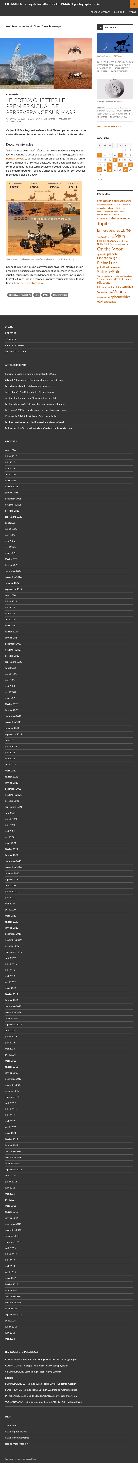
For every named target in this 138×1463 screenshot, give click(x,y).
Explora (9, 1377)
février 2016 (11, 1211)
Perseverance (60, 295)
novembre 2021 (13, 794)
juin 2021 (10, 825)
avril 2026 (10, 474)
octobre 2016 (12, 1163)
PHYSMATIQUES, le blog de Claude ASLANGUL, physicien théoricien (41, 1395)
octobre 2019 (12, 945)
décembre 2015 (13, 1223)
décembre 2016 (13, 1151)
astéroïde (101, 204)
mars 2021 (10, 843)
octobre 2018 (12, 1018)
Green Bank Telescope (20, 295)
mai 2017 (10, 1121)
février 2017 (11, 1139)
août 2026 (10, 450)
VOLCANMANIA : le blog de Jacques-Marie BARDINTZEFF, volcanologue (43, 1401)
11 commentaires (119, 71)
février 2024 (11, 631)
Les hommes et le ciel (16, 351)
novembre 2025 (13, 504)
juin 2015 (10, 1260)
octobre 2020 (12, 873)
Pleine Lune (107, 262)
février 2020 (11, 921)
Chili (120, 204)
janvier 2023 (11, 710)
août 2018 (10, 1030)
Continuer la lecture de (29, 282)
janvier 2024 (11, 637)
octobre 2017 (12, 1090)
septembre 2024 (13, 589)
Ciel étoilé (10, 333)
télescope (104, 282)
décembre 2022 (13, 716)
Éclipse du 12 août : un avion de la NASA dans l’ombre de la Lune (38, 428)
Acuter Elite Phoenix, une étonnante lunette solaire (31, 398)
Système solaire (105, 279)
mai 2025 (10, 540)
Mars (45, 295)
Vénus (119, 291)
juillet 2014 (11, 1326)
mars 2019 (10, 988)
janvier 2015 (11, 1290)
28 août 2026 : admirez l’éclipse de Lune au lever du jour (34, 379)
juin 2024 (10, 607)
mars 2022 (10, 770)
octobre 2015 (12, 1236)
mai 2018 (10, 1048)
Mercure (102, 240)
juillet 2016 (11, 1181)
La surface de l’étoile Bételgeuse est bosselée (28, 385)
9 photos (118, 101)
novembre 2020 (13, 867)
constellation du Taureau (108, 214)
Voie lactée (105, 292)
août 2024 (10, 595)
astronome (125, 200)
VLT (131, 287)
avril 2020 (10, 909)
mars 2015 (10, 1278)
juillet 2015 (11, 1254)
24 (99, 169)
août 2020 (10, 885)
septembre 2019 (13, 951)
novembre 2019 (13, 939)
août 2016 (10, 1175)
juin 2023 (10, 679)
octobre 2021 (12, 800)
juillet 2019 (11, 964)
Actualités (12, 94)
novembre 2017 (13, 1084)
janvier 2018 (11, 1072)
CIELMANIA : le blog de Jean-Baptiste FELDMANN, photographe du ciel (52, 4)
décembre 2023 (13, 643)
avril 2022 (10, 764)
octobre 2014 (12, 1308)
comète (126, 204)
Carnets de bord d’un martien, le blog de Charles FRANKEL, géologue (41, 1359)
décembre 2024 (13, 571)
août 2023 (10, 667)
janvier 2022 (11, 782)
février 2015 (11, 1284)
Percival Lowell (14, 158)
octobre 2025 (12, 510)
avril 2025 (10, 546)
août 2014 (10, 1320)
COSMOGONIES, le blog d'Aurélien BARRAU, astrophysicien (36, 1365)
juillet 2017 (11, 1109)
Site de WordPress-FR (16, 1443)
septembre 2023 (13, 661)
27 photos (119, 56)
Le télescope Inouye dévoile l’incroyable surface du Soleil (34, 422)
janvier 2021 (11, 855)
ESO (124, 218)
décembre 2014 (13, 1296)
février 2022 (11, 776)
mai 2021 (10, 831)
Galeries (110, 27)
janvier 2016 (11, 1217)
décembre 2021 (13, 788)
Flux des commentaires (17, 1437)
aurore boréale (111, 204)
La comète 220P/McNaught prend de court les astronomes (35, 410)
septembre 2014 (13, 1314)
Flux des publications (16, 1431)
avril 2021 (10, 837)
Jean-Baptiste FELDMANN (43, 119)
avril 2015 (10, 1272)
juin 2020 (10, 897)
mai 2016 (10, 1193)
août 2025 (10, 522)
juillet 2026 (11, 456)
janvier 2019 (11, 1000)
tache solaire (125, 279)
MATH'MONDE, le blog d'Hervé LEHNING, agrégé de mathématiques (41, 1389)
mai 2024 (10, 613)
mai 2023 (10, 685)
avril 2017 (10, 1127)
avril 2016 (10, 1199)
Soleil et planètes (14, 345)
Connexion (10, 1425)
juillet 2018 (11, 1036)
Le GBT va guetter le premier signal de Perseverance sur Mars (40, 106)
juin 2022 (10, 752)
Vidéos (132, 12)
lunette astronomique (106, 237)
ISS (128, 218)
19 (110, 164)
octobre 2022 (12, 728)
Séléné (116, 279)
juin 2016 (10, 1187)
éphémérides (120, 297)
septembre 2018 (13, 1024)
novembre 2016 (13, 1157)
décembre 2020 (13, 861)
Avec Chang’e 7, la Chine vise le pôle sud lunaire (29, 392)
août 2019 (10, 957)
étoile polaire (110, 302)
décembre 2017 (13, 1078)
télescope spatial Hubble (110, 286)
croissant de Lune (109, 218)
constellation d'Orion (111, 208)
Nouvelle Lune (122, 241)
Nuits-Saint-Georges (107, 244)
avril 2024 (10, 619)
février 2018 (11, 1066)
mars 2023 (10, 698)
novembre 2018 (13, 1012)
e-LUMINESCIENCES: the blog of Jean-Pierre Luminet (33, 1371)
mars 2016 (10, 1205)
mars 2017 (10, 1133)
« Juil (100, 179)
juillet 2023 (11, 673)
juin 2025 (10, 534)
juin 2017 (10, 1115)
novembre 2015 (13, 1229)
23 (130, 164)
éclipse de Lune (103, 297)
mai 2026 (10, 468)
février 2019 (11, 994)
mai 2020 (10, 903)
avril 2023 (10, 692)
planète (112, 254)
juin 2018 (10, 1042)
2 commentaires (118, 117)
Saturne (104, 271)
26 (110, 169)
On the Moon (110, 249)
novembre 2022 (13, 722)
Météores (10, 339)
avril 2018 (10, 1054)
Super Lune (127, 276)
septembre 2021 (13, 806)
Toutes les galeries (109, 126)
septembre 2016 (13, 1169)
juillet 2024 (11, 601)
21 (120, 164)
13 (115, 159)
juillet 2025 (11, 528)
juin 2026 (10, 462)
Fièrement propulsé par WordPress (20, 1459)
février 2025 (11, 559)
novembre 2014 (13, 1302)
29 (125, 169)
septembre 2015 (13, 1242)
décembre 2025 (13, 498)
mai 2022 (10, 758)
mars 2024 (10, 625)
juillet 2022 (11, 746)
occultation (123, 244)
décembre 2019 (13, 933)
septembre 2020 (13, 879)
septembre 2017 (13, 1096)
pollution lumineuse (108, 267)
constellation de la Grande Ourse (110, 212)
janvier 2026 (11, 492)
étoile (101, 301)
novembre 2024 (13, 577)
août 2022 (10, 740)
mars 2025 (10, 553)
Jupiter (104, 223)
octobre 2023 (12, 655)
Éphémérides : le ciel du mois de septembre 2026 (30, 373)
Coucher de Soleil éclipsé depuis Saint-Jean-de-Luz (31, 416)
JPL (37, 295)
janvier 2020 (11, 927)
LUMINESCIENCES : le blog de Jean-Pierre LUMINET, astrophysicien (40, 1383)
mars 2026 (10, 480)
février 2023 (11, 704)
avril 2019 (10, 982)
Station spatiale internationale (110, 276)
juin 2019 (10, 970)
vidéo (126, 286)
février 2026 (11, 486)
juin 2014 (10, 1332)
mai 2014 (10, 1338)
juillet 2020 (11, 891)
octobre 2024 (12, 583)
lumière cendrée (108, 230)
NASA (112, 240)
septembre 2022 (13, 734)
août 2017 (10, 1103)
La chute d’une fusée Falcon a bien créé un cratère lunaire (35, 404)
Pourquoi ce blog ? (100, 12)
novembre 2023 (13, 649)
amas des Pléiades (108, 200)
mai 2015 (10, 1266)
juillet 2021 (11, 818)
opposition (102, 254)
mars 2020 (10, 915)
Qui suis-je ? (119, 12)
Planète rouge (107, 258)
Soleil (117, 271)
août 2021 (10, 812)
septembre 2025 (13, 516)
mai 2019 (10, 976)
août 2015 (10, 1248)
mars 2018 (10, 1060)
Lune (125, 230)
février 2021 (11, 849)
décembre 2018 (13, 1006)
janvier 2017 (11, 1145)
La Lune (9, 327)
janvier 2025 (11, 565)
